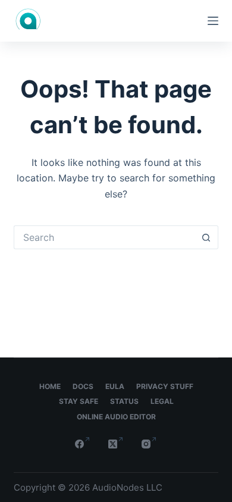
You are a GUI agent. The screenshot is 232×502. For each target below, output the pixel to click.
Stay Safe (78, 401)
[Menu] (213, 20)
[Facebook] (82, 444)
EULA (114, 386)
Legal (162, 401)
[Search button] (206, 237)
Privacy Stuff (164, 386)
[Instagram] (149, 444)
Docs (83, 386)
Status (124, 401)
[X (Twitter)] (116, 444)
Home (50, 386)
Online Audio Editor (116, 416)
